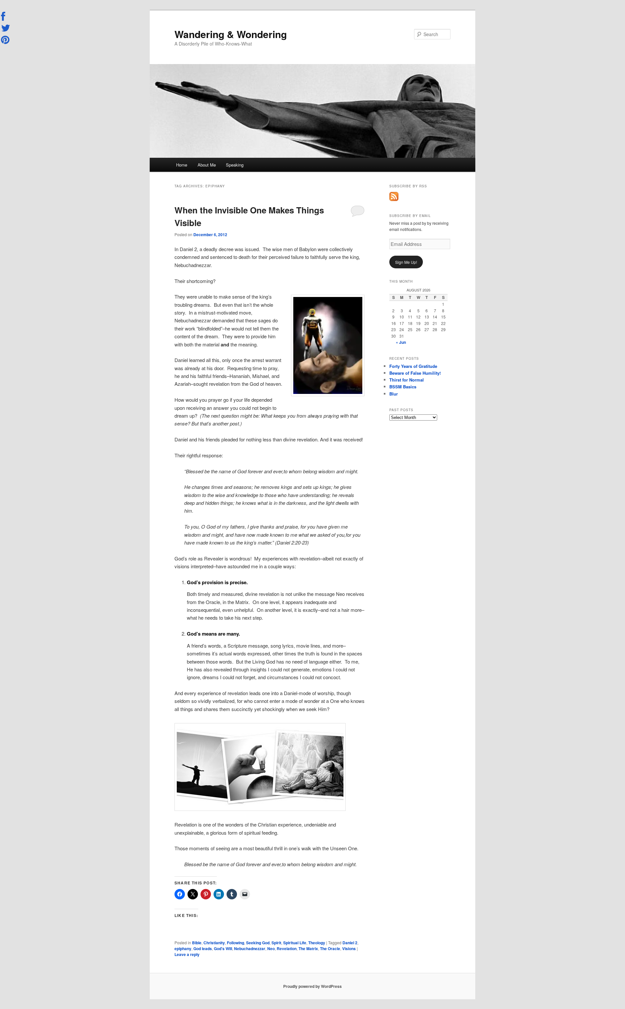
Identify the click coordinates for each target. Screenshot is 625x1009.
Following (235, 943)
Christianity (214, 943)
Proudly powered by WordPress (312, 986)
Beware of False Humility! (415, 373)
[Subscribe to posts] (393, 199)
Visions (349, 948)
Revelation (287, 948)
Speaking (234, 165)
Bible (196, 943)
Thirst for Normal (406, 380)
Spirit (276, 943)
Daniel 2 (349, 943)
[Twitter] (6, 28)
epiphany (182, 948)
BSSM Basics (402, 386)
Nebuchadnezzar (249, 948)
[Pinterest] (6, 40)
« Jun (401, 342)
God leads (202, 948)
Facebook (6, 16)
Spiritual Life (294, 943)
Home (181, 165)
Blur (393, 394)
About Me (207, 165)
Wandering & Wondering (230, 34)
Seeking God (258, 943)
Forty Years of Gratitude (413, 366)
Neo (271, 948)
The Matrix (308, 948)
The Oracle (330, 948)
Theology (316, 943)
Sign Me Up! (406, 262)
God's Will (223, 948)
